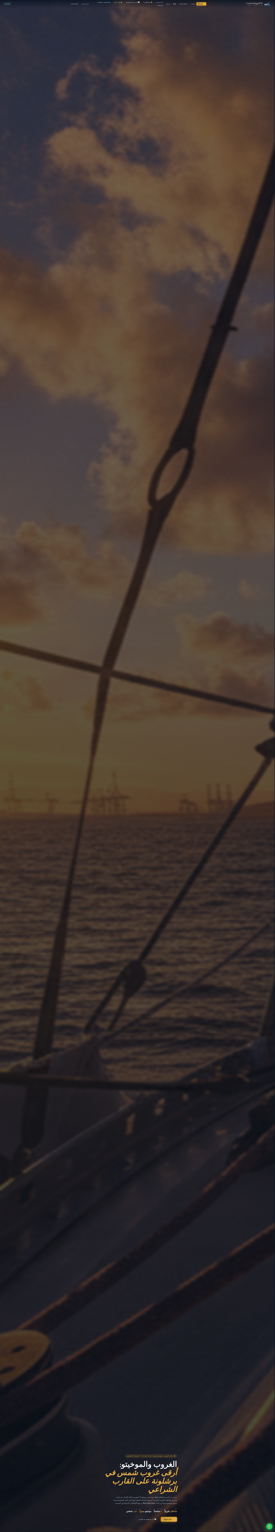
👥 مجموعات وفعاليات (104, 2)
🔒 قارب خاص (118, 2)
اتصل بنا (192, 4)
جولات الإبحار (74, 4)
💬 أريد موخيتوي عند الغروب (147, 1519)
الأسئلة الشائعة (183, 4)
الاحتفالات (160, 5)
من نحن (168, 4)
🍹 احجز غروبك (169, 1519)
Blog (174, 4)
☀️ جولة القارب (148, 2)
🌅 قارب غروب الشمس (133, 2)
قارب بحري (85, 4)
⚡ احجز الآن (201, 4)
